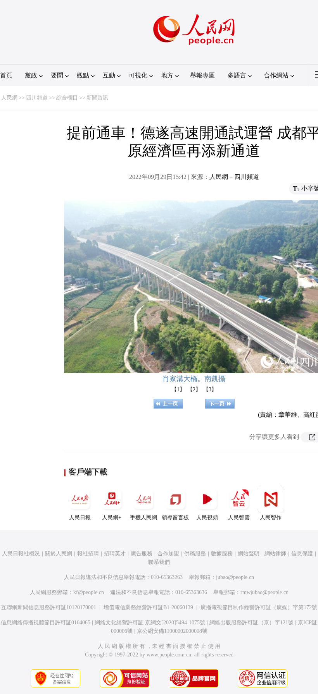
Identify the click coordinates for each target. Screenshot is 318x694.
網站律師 (275, 554)
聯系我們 (159, 562)
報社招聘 (88, 554)
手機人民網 (143, 517)
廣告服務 (141, 554)
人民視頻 (207, 517)
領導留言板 (175, 517)
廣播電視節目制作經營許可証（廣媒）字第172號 (258, 607)
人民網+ (111, 517)
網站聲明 (248, 554)
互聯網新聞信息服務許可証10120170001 (48, 607)
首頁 (6, 75)
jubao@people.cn (235, 577)
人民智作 (271, 517)
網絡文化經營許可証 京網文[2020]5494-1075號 (150, 622)
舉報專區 (202, 75)
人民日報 (80, 517)
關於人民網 (58, 554)
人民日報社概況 (21, 554)
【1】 (178, 389)
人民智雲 (239, 517)
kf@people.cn (88, 592)
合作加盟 (168, 554)
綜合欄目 (67, 98)
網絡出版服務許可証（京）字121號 (251, 622)
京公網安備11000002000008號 (172, 631)
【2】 (194, 389)
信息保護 (302, 554)
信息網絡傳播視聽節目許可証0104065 (45, 622)
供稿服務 (195, 554)
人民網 (9, 98)
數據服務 (222, 554)
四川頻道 (37, 98)
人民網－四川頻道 (234, 177)
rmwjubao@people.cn (264, 592)
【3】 (210, 389)
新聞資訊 (97, 98)
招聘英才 (115, 554)
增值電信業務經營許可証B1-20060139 (148, 607)
